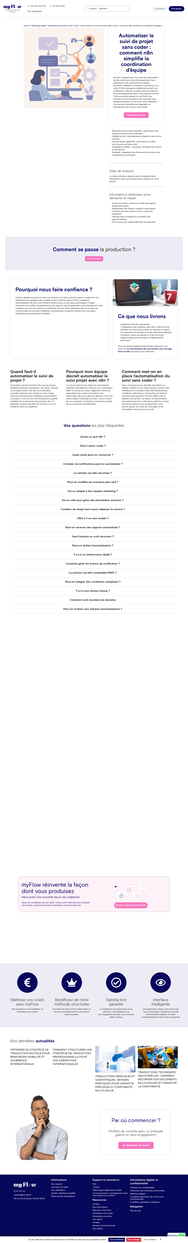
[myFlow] (12, 7)
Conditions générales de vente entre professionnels (147, 1198)
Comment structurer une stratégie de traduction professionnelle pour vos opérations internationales (72, 1057)
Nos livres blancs (100, 1207)
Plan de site (135, 1210)
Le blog (95, 1204)
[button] (159, 8)
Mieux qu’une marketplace (63, 1196)
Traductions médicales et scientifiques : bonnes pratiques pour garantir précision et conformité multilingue (115, 1083)
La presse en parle (59, 1187)
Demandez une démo (102, 1216)
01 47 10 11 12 (19, 1191)
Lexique (96, 1222)
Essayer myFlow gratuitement (131, 905)
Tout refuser (134, 1239)
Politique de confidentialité (142, 1187)
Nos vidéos (97, 1228)
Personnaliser (150, 1239)
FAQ (94, 1184)
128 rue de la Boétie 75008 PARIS (29, 1198)
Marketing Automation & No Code (63, 25)
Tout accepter (117, 1239)
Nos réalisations (58, 1190)
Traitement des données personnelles (147, 1190)
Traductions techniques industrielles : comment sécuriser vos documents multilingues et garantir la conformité (157, 1079)
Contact (96, 1187)
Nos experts (56, 1184)
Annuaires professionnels (103, 1225)
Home (26, 25)
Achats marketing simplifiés (63, 1193)
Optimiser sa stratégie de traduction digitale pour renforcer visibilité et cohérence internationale (30, 1057)
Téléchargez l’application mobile (107, 1190)
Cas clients (97, 1219)
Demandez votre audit (102, 1213)
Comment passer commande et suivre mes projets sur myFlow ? (110, 1194)
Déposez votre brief (101, 1210)
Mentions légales (138, 1193)
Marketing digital (38, 25)
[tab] (94, 436)
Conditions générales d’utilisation (145, 1202)
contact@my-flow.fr (22, 1195)
